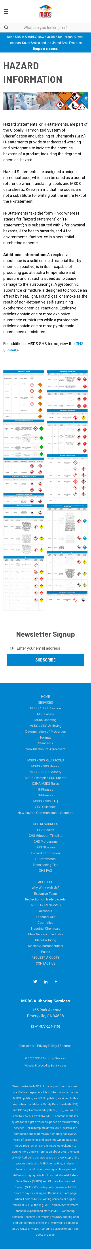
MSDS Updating (45, 720)
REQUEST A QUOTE (45, 958)
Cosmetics (45, 923)
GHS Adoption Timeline (45, 836)
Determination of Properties (45, 732)
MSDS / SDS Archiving (45, 726)
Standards (45, 743)
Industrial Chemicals (45, 929)
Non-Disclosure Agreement (45, 749)
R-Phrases (45, 790)
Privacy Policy (47, 1046)
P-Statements (45, 859)
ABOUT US (45, 882)
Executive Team (45, 894)
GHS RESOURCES (45, 824)
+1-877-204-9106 (48, 1026)
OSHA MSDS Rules (45, 784)
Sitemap (66, 1046)
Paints (45, 952)
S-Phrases (45, 795)
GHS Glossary (46, 847)
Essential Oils (45, 917)
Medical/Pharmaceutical (45, 946)
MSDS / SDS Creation (45, 708)
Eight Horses (58, 1065)
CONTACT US (45, 963)
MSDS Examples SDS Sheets (45, 778)
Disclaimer (26, 1046)
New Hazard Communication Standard (45, 813)
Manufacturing (45, 940)
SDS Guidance (45, 807)
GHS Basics (45, 830)
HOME (45, 697)
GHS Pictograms (46, 842)
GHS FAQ (45, 871)
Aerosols (45, 911)
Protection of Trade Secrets (45, 899)
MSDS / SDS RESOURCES (45, 760)
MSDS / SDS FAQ (45, 801)
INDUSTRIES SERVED (45, 905)
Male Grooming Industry (45, 934)
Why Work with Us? (45, 888)
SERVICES (45, 703)
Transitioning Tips (45, 865)
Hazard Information (45, 853)
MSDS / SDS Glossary (45, 772)
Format (45, 737)
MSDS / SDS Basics (45, 766)
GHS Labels (45, 714)
